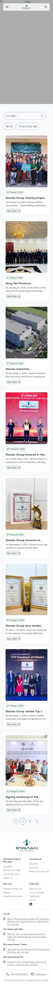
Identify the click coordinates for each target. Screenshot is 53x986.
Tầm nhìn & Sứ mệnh (12, 870)
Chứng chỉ (7, 878)
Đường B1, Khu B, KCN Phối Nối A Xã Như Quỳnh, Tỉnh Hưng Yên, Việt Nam (28, 950)
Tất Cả (9, 126)
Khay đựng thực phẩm (12, 896)
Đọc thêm (12, 210)
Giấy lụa (6, 892)
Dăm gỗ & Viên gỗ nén (12, 888)
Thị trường (33, 867)
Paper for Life (35, 888)
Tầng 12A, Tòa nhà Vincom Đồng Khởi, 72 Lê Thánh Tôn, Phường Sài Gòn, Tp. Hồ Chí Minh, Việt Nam (26, 937)
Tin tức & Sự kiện (28, 126)
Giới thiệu (7, 866)
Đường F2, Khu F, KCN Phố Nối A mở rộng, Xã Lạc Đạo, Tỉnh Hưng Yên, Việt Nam (26, 963)
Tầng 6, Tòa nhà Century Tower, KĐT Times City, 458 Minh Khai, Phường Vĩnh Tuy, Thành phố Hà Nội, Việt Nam (28, 922)
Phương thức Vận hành (39, 871)
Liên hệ (32, 900)
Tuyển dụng (34, 896)
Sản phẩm (33, 864)
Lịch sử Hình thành (11, 874)
